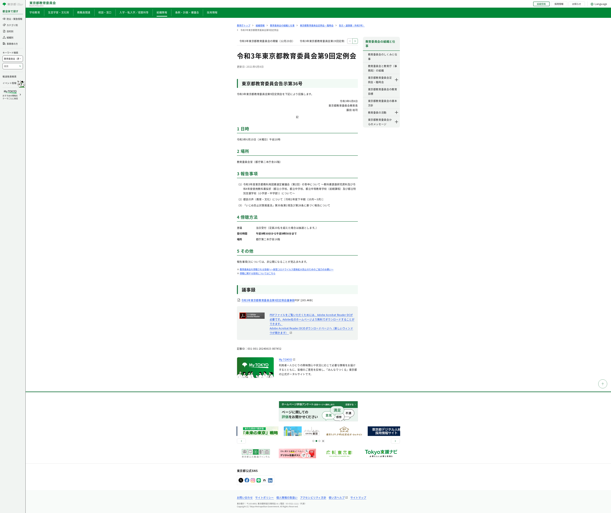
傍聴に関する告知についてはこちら (258, 273)
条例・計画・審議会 (187, 12)
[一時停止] (323, 441)
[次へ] (395, 441)
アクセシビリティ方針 (313, 497)
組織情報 (541, 3)
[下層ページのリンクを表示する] (397, 80)
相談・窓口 (105, 12)
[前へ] (241, 441)
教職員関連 (83, 12)
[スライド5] (316, 441)
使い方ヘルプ (337, 497)
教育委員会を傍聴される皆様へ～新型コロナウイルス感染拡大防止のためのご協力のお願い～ (287, 269)
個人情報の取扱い (287, 497)
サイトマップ (358, 497)
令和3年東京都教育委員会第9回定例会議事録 (268, 300)
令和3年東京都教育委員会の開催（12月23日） (267, 41)
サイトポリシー (264, 497)
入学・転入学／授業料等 (134, 12)
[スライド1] (313, 441)
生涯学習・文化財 (58, 12)
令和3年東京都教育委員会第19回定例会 (323, 41)
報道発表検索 (9, 76)
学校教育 (34, 12)
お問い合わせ (245, 497)
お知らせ (576, 3)
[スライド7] (319, 441)
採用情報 (559, 3)
